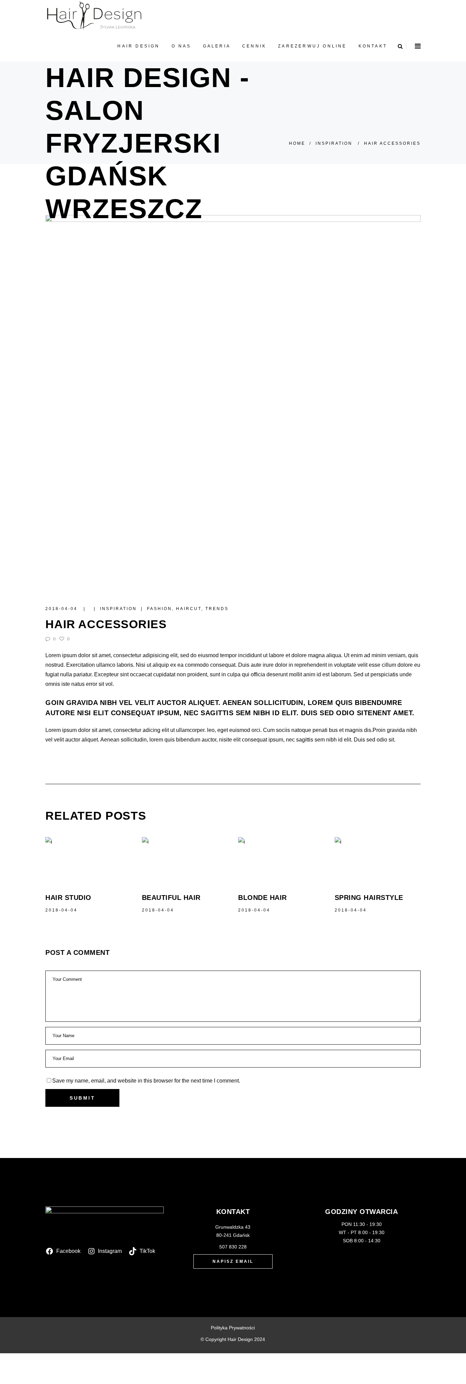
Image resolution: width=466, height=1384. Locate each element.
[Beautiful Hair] (185, 859)
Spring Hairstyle (369, 897)
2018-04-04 (62, 608)
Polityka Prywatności (233, 1327)
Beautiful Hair (171, 897)
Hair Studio (68, 897)
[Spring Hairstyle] (378, 859)
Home (297, 143)
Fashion (159, 608)
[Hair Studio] (88, 859)
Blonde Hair (262, 897)
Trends (217, 608)
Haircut (188, 608)
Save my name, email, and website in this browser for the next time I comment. (146, 1081)
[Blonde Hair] (281, 859)
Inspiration (334, 143)
